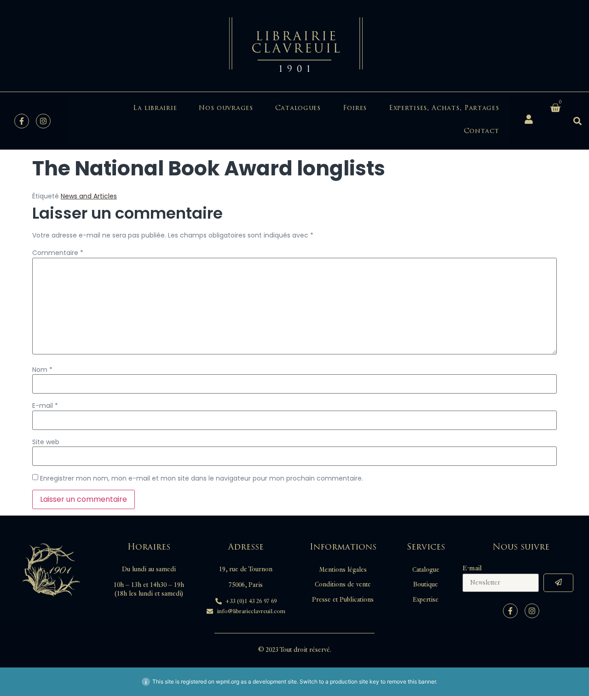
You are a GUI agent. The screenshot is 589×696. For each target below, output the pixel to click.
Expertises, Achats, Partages (444, 108)
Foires (355, 108)
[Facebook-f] (21, 121)
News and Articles (89, 196)
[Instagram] (43, 121)
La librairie (155, 108)
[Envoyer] (558, 583)
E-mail (45, 405)
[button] (577, 120)
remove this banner (411, 681)
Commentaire (57, 252)
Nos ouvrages (226, 108)
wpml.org (227, 681)
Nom (42, 369)
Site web (45, 442)
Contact (481, 131)
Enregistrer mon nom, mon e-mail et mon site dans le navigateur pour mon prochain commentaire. (201, 478)
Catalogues (298, 108)
